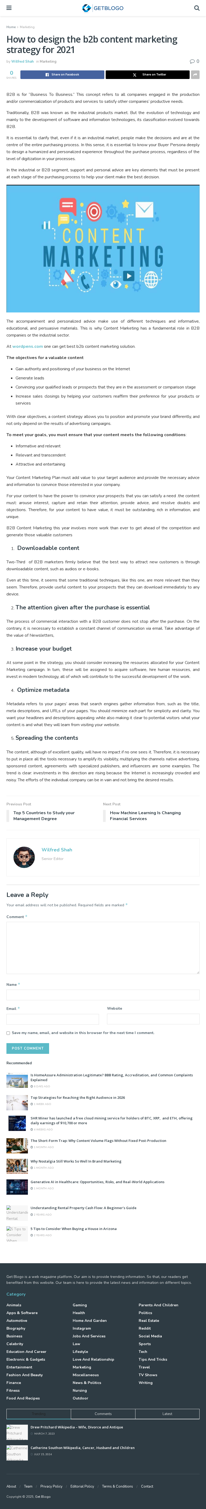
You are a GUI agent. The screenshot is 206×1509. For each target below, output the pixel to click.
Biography (15, 1328)
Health (79, 1312)
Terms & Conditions (117, 1486)
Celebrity (14, 1343)
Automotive (16, 1320)
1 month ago (43, 1147)
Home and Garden (90, 1320)
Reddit (145, 1328)
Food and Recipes (23, 1398)
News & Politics (87, 1382)
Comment (17, 916)
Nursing (80, 1390)
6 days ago (41, 1086)
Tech (143, 1351)
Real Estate (149, 1320)
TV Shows (148, 1375)
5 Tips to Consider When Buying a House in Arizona (74, 1228)
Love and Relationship (93, 1359)
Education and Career (26, 1351)
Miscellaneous (86, 1375)
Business (14, 1336)
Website (114, 1008)
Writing (146, 1382)
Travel (144, 1367)
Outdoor (80, 1398)
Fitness (13, 1390)
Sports (145, 1343)
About (11, 1486)
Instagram (82, 1328)
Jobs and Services (89, 1336)
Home (11, 27)
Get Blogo (43, 1497)
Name (13, 984)
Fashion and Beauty (24, 1375)
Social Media (150, 1336)
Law (76, 1343)
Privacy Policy (51, 1486)
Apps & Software (22, 1312)
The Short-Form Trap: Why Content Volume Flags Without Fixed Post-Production (98, 1140)
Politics (145, 1312)
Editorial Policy (82, 1486)
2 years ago (42, 1215)
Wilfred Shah (22, 61)
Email (13, 1008)
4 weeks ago (43, 1129)
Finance (13, 1382)
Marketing (27, 27)
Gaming (80, 1305)
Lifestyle (80, 1351)
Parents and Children (158, 1305)
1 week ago (42, 1104)
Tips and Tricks (153, 1359)
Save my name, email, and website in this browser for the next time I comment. (83, 1032)
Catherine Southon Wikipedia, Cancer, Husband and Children (83, 1447)
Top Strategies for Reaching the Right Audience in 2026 (78, 1097)
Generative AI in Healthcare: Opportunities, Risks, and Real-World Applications (97, 1181)
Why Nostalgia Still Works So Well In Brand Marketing (76, 1161)
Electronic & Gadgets (25, 1359)
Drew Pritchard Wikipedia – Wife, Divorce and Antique (77, 1427)
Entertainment (19, 1367)
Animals (13, 1305)
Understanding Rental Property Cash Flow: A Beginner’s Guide (84, 1207)
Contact (147, 1486)
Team (28, 1486)
